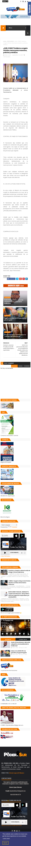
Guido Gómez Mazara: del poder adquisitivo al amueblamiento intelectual (13, 301)
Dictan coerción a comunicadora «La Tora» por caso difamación (15, 335)
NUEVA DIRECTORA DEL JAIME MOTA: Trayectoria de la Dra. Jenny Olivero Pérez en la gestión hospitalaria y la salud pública (18, 594)
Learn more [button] (6, 838)
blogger (14, 366)
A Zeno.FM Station (5, 556)
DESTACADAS (10, 41)
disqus (20, 366)
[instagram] (23, 1)
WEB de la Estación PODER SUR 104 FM (11, 825)
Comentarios (23, 639)
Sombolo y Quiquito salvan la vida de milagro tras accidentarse (19, 571)
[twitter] (28, 1)
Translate (14, 527)
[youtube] (25, 1)
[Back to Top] (19, 831)
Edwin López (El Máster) (16, 773)
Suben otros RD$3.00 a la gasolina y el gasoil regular (15, 319)
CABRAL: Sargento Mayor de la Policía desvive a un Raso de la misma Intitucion (19, 582)
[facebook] (21, 1)
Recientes (8, 639)
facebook (27, 366)
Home (4, 41)
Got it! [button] (5, 843)
